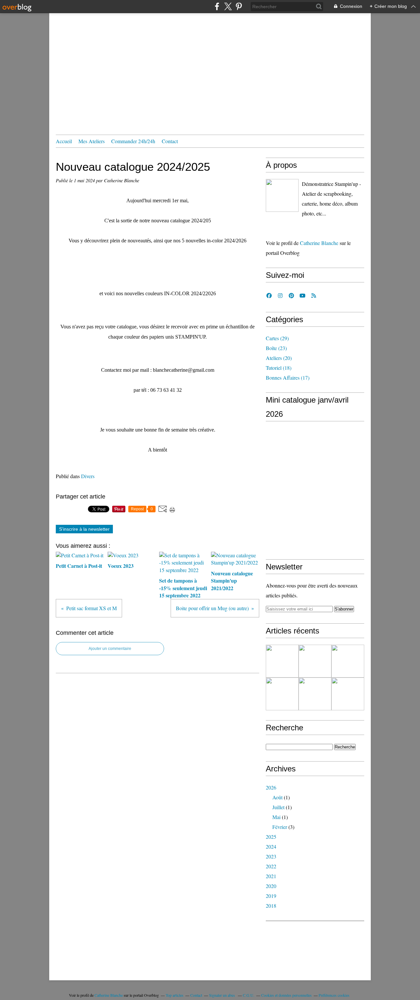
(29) (277, 338)
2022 (271, 866)
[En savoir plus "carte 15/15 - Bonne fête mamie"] (282, 694)
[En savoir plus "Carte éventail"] (282, 661)
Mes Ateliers (91, 141)
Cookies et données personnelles (286, 995)
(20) (279, 357)
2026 (271, 787)
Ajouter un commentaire (110, 648)
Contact (170, 141)
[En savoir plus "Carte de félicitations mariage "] (315, 661)
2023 (271, 856)
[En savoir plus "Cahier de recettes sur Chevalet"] (347, 694)
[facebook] (217, 6)
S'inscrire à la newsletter (84, 529)
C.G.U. (248, 995)
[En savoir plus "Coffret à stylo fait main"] (347, 661)
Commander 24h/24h (133, 141)
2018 (271, 905)
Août (277, 797)
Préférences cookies (334, 995)
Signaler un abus (222, 995)
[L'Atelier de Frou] (282, 195)
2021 (271, 876)
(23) (276, 347)
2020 (271, 885)
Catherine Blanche (319, 242)
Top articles (174, 995)
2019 (271, 895)
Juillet (278, 807)
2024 (271, 846)
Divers (87, 476)
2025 (271, 836)
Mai (276, 816)
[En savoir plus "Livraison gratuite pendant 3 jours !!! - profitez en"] (315, 694)
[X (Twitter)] (228, 6)
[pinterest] (239, 6)
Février (279, 826)
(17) (287, 377)
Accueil (64, 141)
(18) (278, 367)
